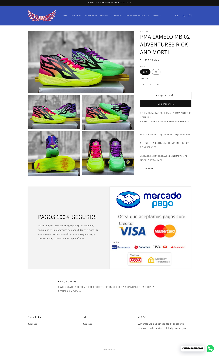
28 (156, 72)
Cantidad (144, 78)
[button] (75, 15)
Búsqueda (32, 323)
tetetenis (112, 349)
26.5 (145, 72)
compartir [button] (148, 168)
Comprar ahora (166, 103)
